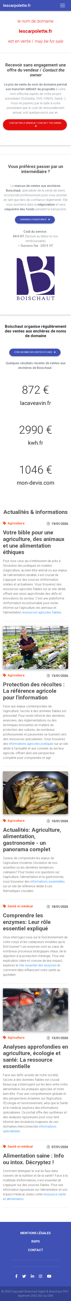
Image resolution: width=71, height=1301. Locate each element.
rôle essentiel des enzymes (38, 965)
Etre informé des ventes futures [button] (33, 352)
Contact (35, 1250)
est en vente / (35, 41)
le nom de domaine (35, 21)
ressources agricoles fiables (41, 612)
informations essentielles (47, 881)
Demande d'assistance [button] (33, 219)
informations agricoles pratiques (31, 744)
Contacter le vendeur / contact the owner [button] (35, 123)
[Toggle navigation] (62, 5)
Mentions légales (35, 1233)
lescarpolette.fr (35, 31)
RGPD (35, 1241)
